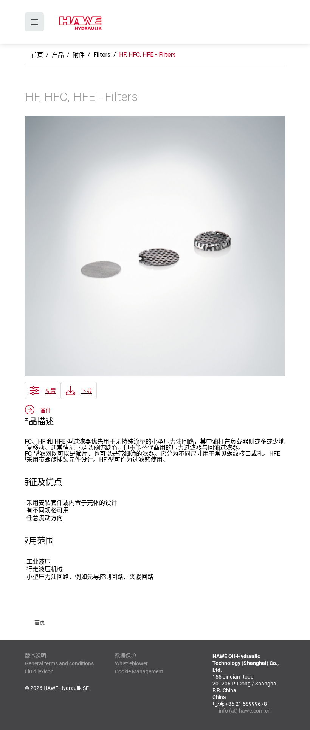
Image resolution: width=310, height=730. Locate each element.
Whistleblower (131, 663)
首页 (37, 55)
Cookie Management (139, 671)
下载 (86, 391)
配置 (50, 391)
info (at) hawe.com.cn (245, 711)
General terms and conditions (59, 663)
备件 (45, 410)
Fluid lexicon (39, 671)
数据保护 (125, 655)
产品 (58, 55)
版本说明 (35, 655)
